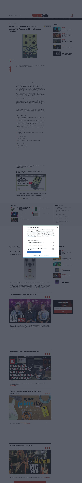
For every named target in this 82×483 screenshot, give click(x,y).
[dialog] (41, 241)
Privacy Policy (46, 255)
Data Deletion (36, 255)
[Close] (57, 227)
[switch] (53, 242)
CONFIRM (34, 252)
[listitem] (41, 240)
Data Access (41, 255)
